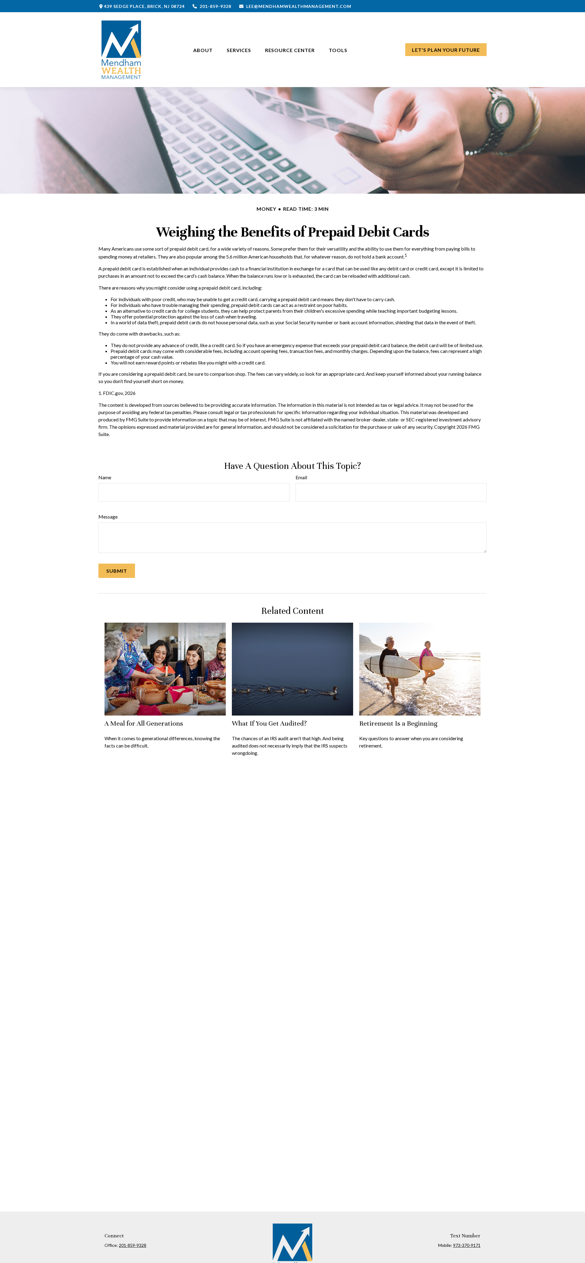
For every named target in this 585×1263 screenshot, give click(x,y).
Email (301, 477)
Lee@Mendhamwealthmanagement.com (298, 6)
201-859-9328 (215, 6)
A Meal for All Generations (144, 723)
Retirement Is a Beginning (398, 723)
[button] (203, 49)
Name (104, 477)
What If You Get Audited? (269, 723)
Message (108, 516)
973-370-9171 (466, 1245)
